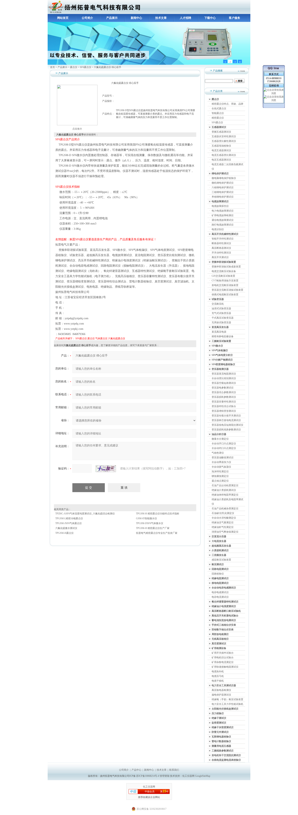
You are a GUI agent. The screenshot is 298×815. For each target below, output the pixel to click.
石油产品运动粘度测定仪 (225, 485)
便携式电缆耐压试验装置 (225, 294)
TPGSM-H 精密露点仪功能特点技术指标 (157, 513)
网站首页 (63, 17)
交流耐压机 (218, 303)
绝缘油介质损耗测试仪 (224, 490)
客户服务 (234, 17)
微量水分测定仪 (220, 438)
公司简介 (87, 17)
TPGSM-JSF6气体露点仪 (68, 523)
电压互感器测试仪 (221, 159)
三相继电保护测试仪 (223, 192)
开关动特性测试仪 (221, 252)
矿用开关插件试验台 (223, 652)
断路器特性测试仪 (221, 243)
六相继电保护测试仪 (223, 187)
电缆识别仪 (218, 229)
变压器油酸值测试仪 (223, 457)
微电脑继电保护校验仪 (224, 178)
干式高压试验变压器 (223, 317)
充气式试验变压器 (221, 313)
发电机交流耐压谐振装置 (225, 285)
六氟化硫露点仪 (116, 338)
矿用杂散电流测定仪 (223, 662)
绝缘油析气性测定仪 (223, 527)
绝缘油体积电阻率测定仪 (225, 494)
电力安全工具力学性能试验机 (227, 704)
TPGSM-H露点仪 (64, 533)
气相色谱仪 (218, 452)
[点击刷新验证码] (106, 468)
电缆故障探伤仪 (220, 206)
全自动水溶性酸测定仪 (224, 517)
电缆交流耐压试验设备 (224, 271)
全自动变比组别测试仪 (224, 378)
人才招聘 (185, 17)
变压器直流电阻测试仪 (224, 373)
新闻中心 (136, 17)
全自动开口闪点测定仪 (224, 443)
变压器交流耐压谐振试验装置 (227, 289)
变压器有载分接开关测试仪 (226, 415)
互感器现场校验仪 (221, 145)
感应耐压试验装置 (221, 559)
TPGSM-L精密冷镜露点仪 (69, 518)
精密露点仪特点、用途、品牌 (227, 103)
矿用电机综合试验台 (223, 657)
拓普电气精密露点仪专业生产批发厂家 (156, 533)
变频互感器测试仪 (221, 131)
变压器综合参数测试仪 (224, 392)
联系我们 (174, 769)
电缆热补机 (218, 671)
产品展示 (112, 17)
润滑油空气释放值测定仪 (225, 531)
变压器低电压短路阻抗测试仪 (227, 424)
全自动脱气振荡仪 (221, 466)
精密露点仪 (218, 117)
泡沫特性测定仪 (220, 471)
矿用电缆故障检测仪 (223, 215)
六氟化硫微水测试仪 (66, 528)
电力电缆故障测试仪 (223, 210)
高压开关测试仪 (220, 257)
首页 (52, 67)
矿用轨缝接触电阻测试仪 (225, 666)
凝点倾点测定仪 (220, 480)
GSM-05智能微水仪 (146, 518)
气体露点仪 (101, 338)
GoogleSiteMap (202, 776)
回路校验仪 (218, 573)
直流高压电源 (219, 331)
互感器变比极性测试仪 (224, 141)
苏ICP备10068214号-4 (148, 776)
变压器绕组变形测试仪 (224, 411)
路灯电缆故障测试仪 (223, 224)
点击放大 (77, 128)
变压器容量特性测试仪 (224, 401)
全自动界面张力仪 (221, 462)
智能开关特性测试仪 (223, 238)
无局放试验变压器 (221, 322)
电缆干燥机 (218, 680)
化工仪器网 (188, 776)
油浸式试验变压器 (221, 308)
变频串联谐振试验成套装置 (226, 266)
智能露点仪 (218, 113)
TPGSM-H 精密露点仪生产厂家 (152, 528)
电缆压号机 (218, 676)
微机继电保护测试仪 (223, 182)
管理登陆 (164, 776)
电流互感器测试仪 (221, 150)
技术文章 (161, 17)
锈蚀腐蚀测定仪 (220, 476)
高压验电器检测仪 (221, 690)
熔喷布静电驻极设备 (223, 336)
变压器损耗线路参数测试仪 (226, 429)
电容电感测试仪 (220, 592)
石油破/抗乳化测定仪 (223, 513)
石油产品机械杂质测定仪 (225, 508)
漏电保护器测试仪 (221, 694)
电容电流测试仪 (220, 597)
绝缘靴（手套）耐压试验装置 (227, 699)
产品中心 (136, 769)
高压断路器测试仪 (221, 248)
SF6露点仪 (85, 67)
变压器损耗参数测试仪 (224, 397)
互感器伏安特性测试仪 (224, 136)
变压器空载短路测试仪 (224, 383)
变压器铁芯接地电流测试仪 (226, 420)
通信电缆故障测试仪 (223, 220)
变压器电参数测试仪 (223, 387)
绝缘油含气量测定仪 (223, 522)
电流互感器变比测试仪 (224, 155)
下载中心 (210, 17)
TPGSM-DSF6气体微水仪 (149, 523)
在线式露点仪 (219, 108)
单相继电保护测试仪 (223, 196)
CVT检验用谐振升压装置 (225, 280)
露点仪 (73, 67)
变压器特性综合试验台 (224, 406)
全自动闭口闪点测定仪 (224, 448)
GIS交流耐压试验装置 (223, 276)
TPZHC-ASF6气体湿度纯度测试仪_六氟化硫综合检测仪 (85, 513)
